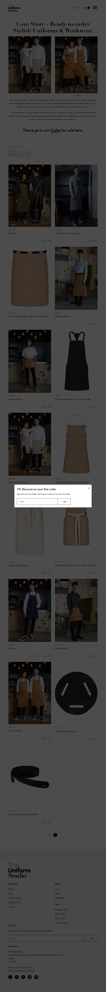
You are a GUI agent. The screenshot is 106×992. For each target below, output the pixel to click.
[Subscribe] (64, 501)
